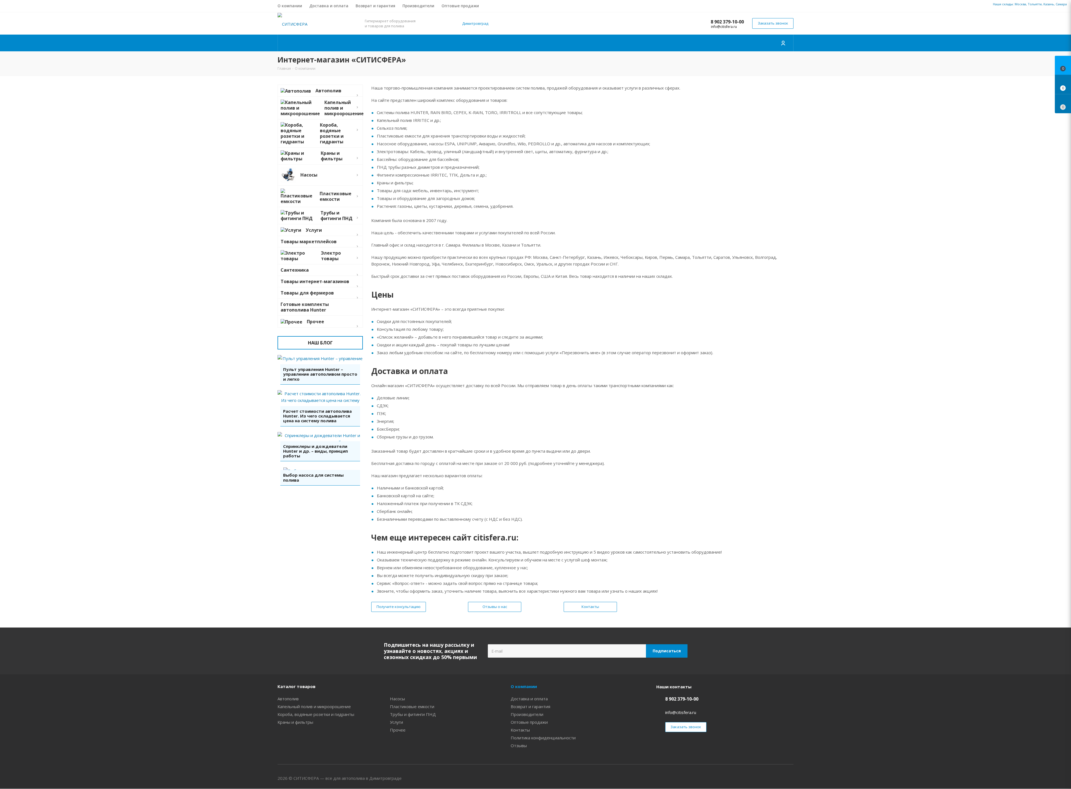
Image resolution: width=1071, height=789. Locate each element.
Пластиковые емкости (412, 706)
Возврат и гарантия (530, 706)
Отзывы (519, 745)
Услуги (396, 722)
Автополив (288, 698)
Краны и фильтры (295, 722)
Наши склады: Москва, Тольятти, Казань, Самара (1030, 4)
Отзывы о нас (495, 606)
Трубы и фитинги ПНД (413, 714)
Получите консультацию (399, 606)
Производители (527, 714)
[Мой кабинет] (783, 43)
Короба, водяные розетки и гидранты (316, 714)
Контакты (590, 606)
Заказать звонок (773, 23)
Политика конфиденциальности (543, 737)
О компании (524, 686)
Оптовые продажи (529, 722)
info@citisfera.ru (724, 26)
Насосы (397, 698)
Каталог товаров (296, 686)
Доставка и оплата (529, 698)
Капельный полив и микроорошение (314, 706)
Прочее (398, 730)
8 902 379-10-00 (727, 22)
